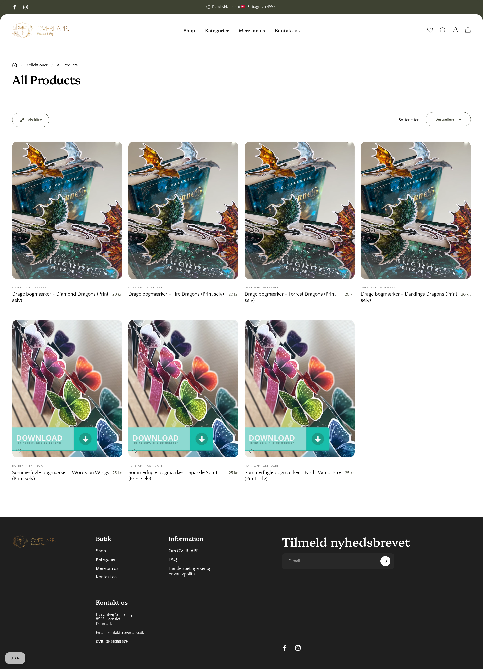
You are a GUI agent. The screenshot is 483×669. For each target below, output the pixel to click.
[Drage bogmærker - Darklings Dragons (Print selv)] (416, 210)
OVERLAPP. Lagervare (29, 287)
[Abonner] (385, 561)
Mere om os (107, 568)
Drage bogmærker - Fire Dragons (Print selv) (176, 294)
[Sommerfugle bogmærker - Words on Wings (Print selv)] (67, 388)
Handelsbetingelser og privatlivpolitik (190, 571)
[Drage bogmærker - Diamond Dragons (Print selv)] (67, 210)
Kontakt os (106, 577)
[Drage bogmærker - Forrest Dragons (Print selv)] (300, 210)
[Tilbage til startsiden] (14, 65)
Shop (101, 551)
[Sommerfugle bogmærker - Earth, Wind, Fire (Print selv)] (300, 388)
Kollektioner (37, 65)
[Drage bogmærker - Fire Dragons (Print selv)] (183, 210)
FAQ (173, 559)
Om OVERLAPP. (184, 551)
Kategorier (106, 559)
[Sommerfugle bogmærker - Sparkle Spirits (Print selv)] (183, 388)
